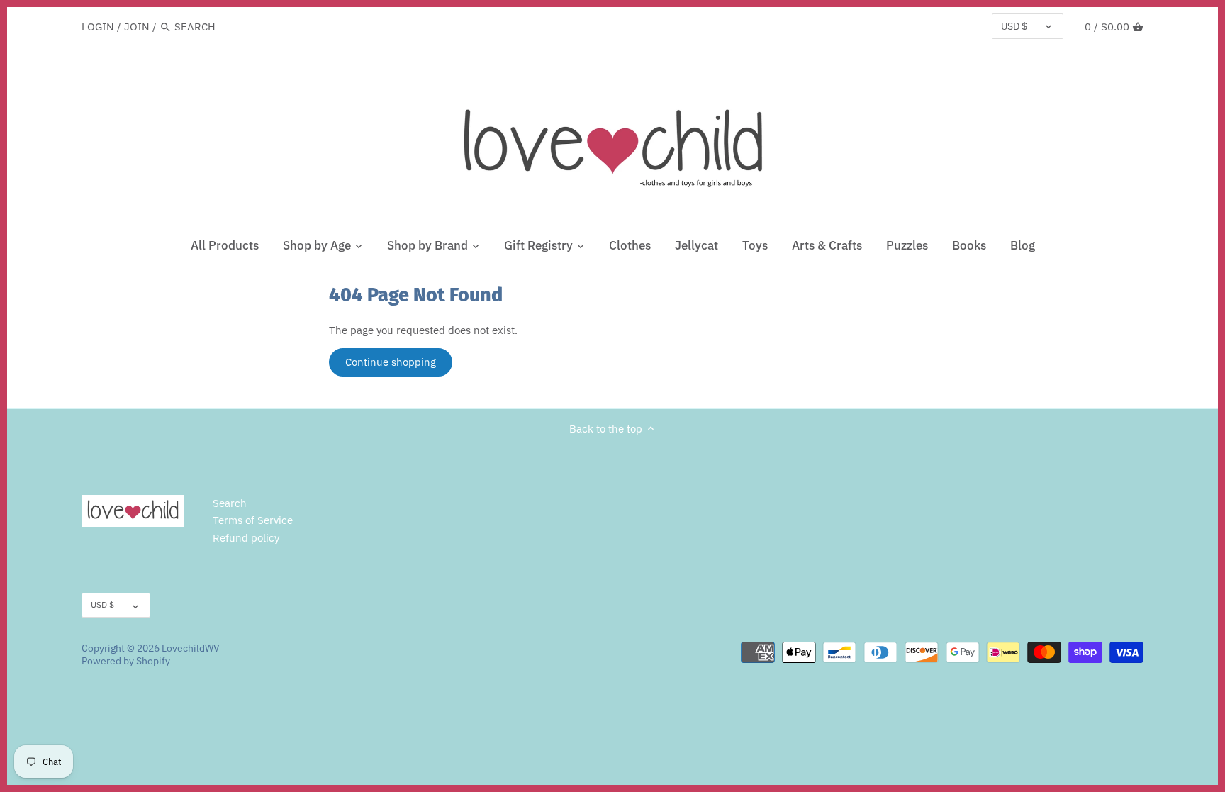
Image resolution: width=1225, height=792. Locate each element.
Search (230, 503)
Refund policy (246, 538)
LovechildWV (191, 648)
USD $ (1014, 26)
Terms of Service (253, 520)
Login (98, 26)
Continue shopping (390, 362)
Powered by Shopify (126, 660)
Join (137, 26)
